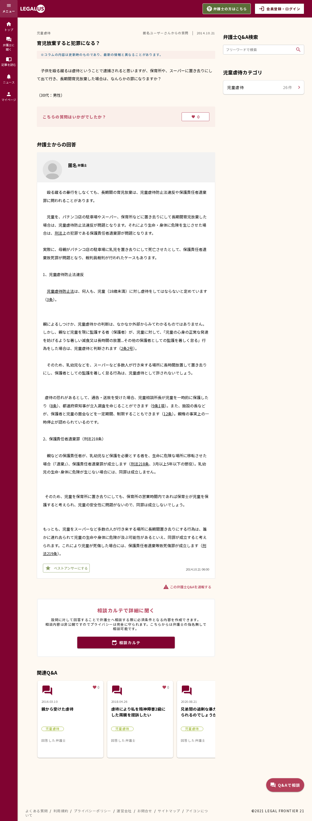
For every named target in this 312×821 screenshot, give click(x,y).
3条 (50, 299)
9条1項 (158, 406)
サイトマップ (169, 810)
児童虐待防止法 (60, 291)
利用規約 (60, 810)
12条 (168, 414)
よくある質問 (36, 810)
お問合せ (144, 810)
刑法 (58, 233)
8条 (54, 406)
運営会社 (124, 810)
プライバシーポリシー (92, 810)
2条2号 (127, 348)
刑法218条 (140, 464)
